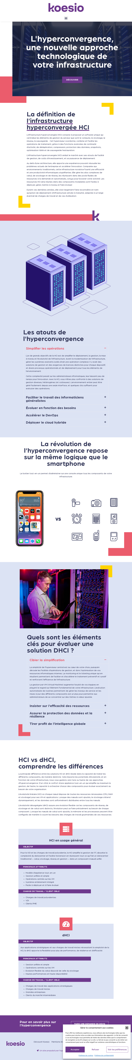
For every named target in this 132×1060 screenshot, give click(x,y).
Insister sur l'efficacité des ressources (59, 706)
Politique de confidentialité (104, 1055)
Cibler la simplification (47, 660)
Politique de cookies (86, 1055)
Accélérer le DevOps (42, 415)
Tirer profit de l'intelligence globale (58, 724)
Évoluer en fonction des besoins (51, 408)
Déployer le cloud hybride (46, 422)
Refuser (95, 1049)
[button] (127, 1028)
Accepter (75, 1049)
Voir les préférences (117, 1049)
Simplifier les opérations (45, 348)
